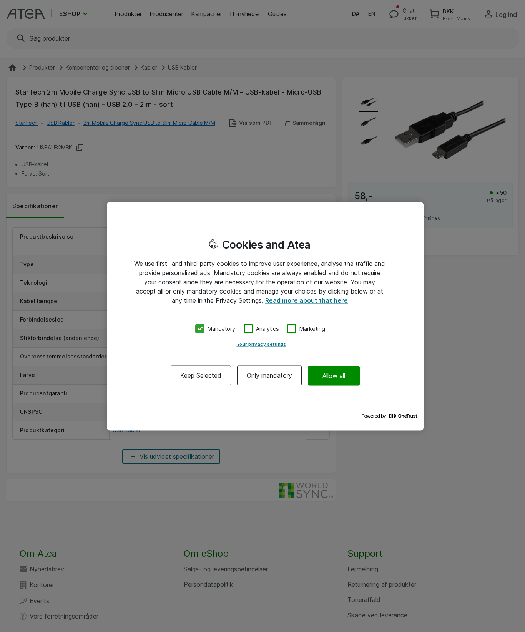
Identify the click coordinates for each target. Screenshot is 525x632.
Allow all (333, 375)
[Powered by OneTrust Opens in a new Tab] (390, 418)
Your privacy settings (261, 344)
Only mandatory (269, 375)
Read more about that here (306, 300)
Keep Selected (200, 375)
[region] (265, 316)
